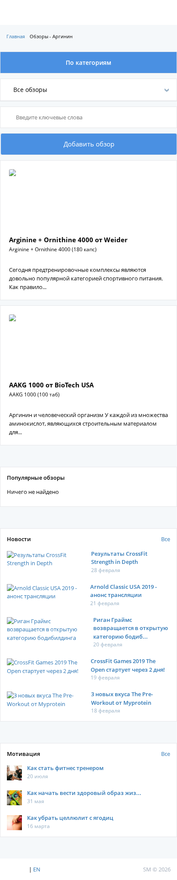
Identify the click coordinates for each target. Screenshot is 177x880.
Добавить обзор (89, 144)
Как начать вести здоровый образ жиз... (84, 793)
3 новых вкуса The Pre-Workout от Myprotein (122, 698)
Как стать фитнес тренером (65, 768)
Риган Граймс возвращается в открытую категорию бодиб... (130, 628)
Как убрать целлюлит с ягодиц (70, 818)
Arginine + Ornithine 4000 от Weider (68, 239)
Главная (15, 36)
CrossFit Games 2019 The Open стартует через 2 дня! (128, 665)
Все (165, 539)
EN (36, 869)
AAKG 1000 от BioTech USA (51, 385)
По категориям (88, 62)
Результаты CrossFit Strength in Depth (119, 558)
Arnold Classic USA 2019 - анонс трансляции (123, 591)
